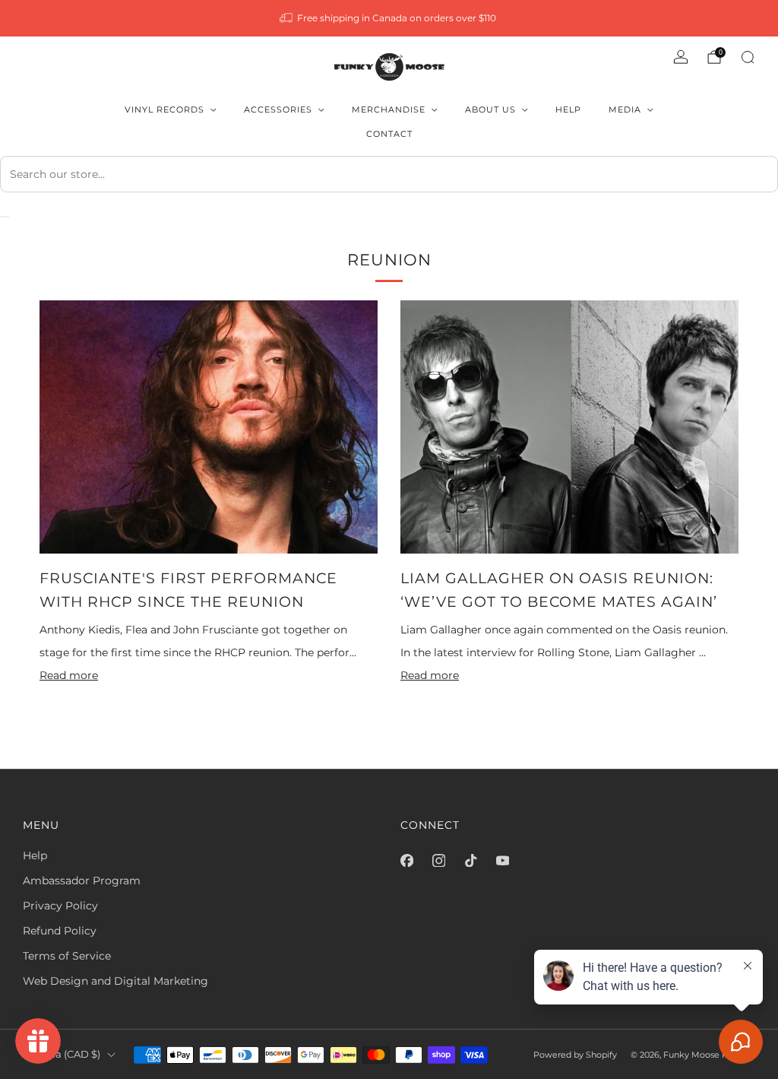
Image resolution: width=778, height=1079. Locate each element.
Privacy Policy (60, 905)
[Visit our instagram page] (438, 860)
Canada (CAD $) (61, 1054)
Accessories (278, 109)
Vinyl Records (164, 109)
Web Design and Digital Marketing (115, 981)
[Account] (680, 57)
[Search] (747, 57)
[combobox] (389, 174)
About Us (490, 109)
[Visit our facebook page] (406, 860)
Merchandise (388, 109)
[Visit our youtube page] (502, 860)
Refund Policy (59, 931)
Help (568, 109)
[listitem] (389, 18)
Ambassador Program (82, 880)
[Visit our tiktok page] (470, 860)
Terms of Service (67, 956)
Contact (389, 134)
